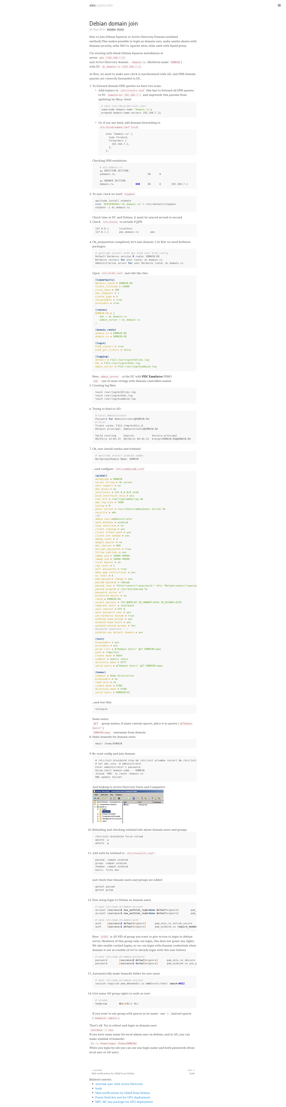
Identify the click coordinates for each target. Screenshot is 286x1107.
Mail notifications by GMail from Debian (113, 1072)
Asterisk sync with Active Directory (119, 1084)
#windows (111, 30)
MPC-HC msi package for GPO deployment (124, 1102)
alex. (101, 5)
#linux (120, 30)
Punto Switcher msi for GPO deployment (122, 1097)
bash (191, 1072)
